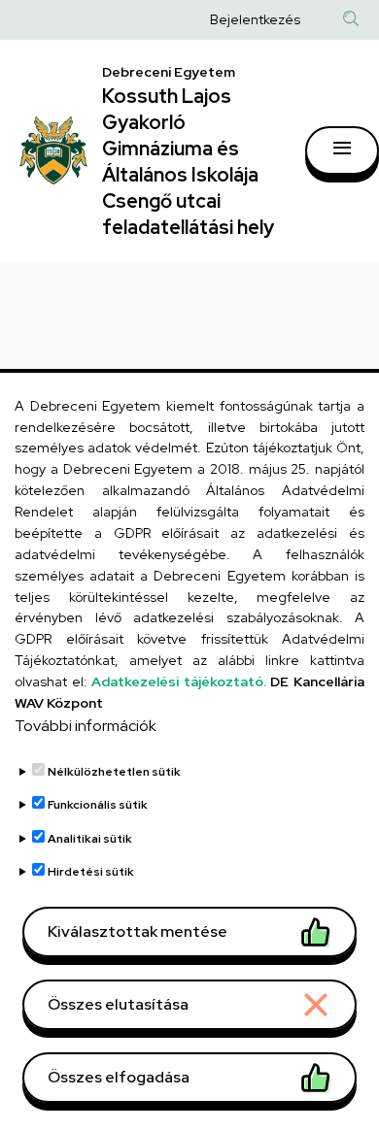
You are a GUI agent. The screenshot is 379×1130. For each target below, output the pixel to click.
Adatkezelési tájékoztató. (178, 681)
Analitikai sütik (90, 839)
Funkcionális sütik (98, 805)
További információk (85, 725)
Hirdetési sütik (91, 872)
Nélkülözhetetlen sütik (114, 772)
